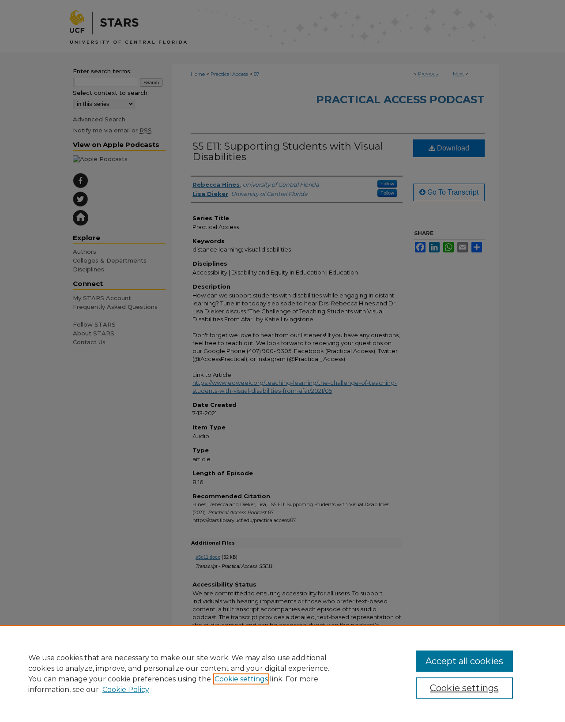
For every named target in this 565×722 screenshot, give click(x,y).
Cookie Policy (125, 689)
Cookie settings (241, 679)
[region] (282, 673)
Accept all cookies (464, 661)
